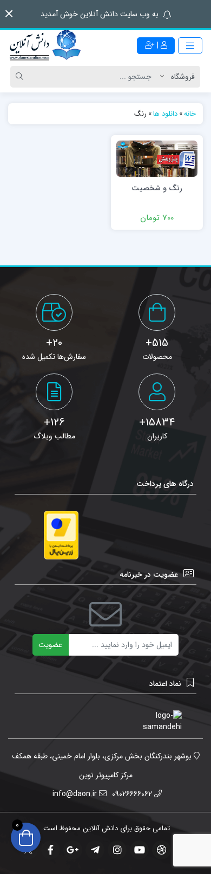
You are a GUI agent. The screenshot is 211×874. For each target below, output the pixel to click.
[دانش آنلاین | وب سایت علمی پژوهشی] (44, 46)
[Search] (21, 77)
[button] (8, 13)
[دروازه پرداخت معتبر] (61, 535)
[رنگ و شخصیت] (156, 158)
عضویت (50, 645)
